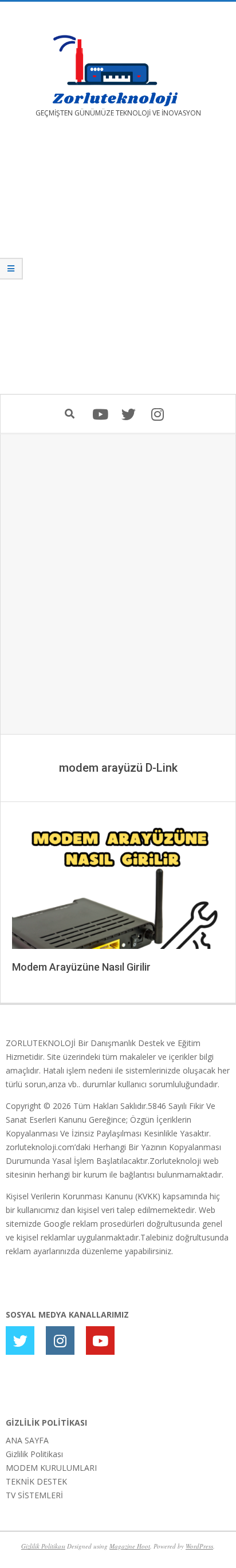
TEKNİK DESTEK (36, 1481)
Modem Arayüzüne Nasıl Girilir (81, 967)
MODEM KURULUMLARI (51, 1467)
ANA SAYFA (27, 1440)
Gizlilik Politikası (34, 1454)
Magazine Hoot (129, 1546)
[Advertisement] (118, 264)
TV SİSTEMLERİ (34, 1495)
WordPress (199, 1546)
